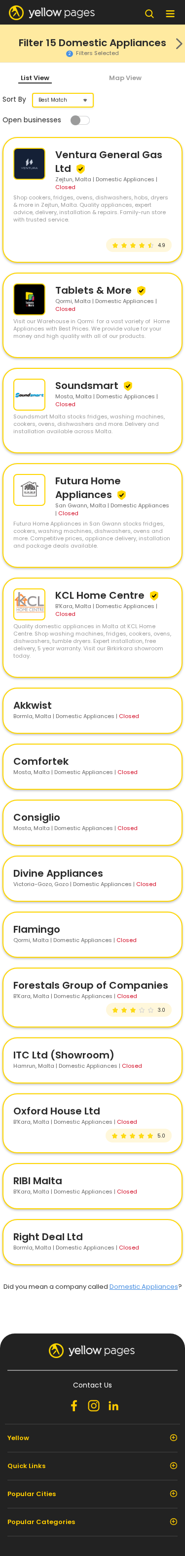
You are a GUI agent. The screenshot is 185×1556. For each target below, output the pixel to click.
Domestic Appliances (144, 1286)
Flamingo (36, 929)
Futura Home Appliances (88, 487)
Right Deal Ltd (48, 1237)
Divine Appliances (58, 873)
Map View (125, 78)
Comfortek (41, 761)
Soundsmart (88, 385)
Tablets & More (94, 290)
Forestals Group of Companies (90, 985)
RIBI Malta (37, 1181)
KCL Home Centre (101, 595)
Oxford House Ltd (56, 1111)
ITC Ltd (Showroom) (63, 1055)
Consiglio (36, 817)
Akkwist (32, 705)
